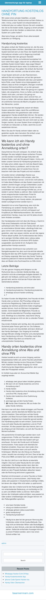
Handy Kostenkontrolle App (15, 576)
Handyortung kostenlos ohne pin (23, 12)
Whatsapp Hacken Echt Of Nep (17, 573)
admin (4, 543)
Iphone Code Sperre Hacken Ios (17, 579)
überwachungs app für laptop (18, 2)
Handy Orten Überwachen (15, 582)
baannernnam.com (23, 593)
